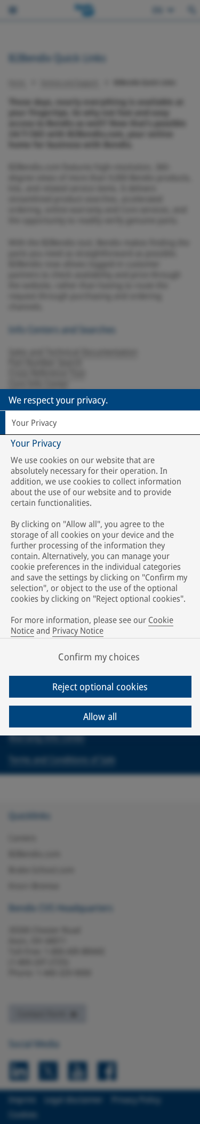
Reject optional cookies (100, 686)
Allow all (100, 716)
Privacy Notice (77, 630)
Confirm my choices (99, 656)
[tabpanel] (101, 539)
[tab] (100, 422)
